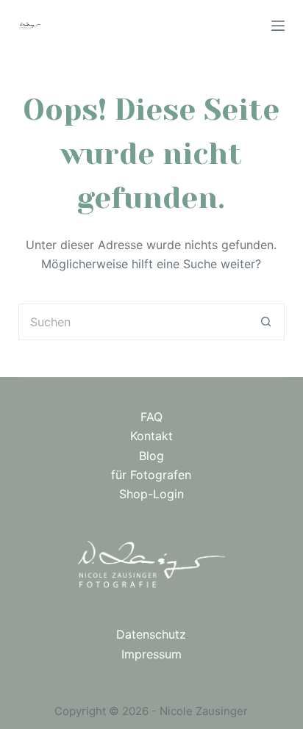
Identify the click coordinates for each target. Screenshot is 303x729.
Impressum (151, 654)
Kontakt (151, 435)
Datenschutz (151, 634)
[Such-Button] (266, 322)
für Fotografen (151, 474)
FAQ (151, 416)
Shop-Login (151, 493)
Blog (151, 455)
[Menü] (278, 25)
